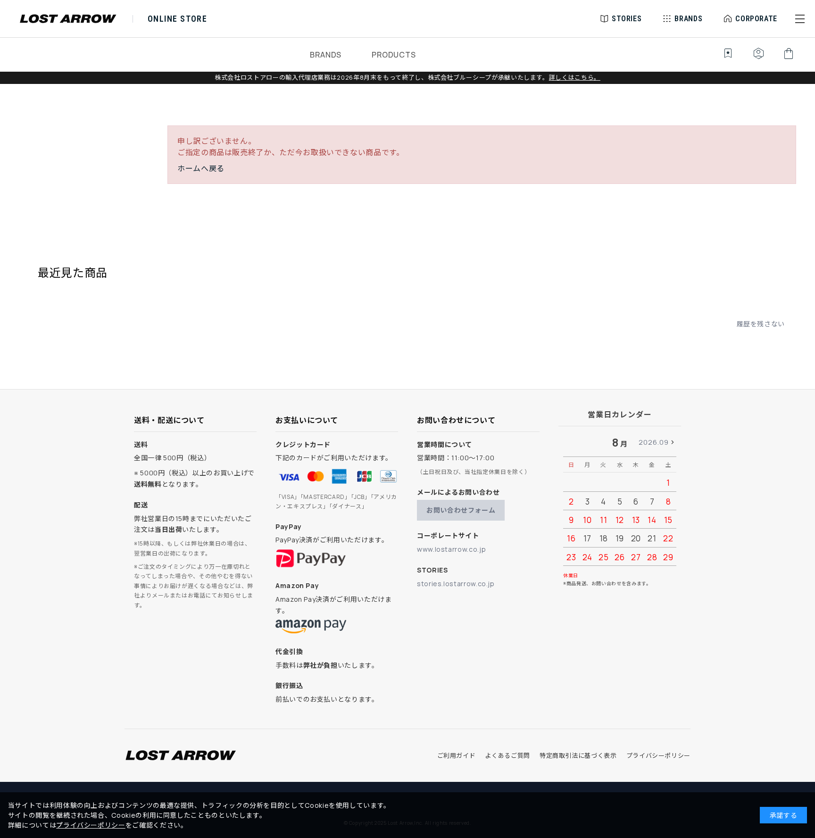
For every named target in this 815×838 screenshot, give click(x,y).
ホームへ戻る (201, 168)
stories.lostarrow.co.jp (456, 583)
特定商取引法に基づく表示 (578, 755)
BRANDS (325, 55)
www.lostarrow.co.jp (451, 549)
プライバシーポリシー (658, 755)
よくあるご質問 (507, 755)
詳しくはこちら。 (574, 77)
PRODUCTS (394, 55)
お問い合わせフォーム (460, 510)
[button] (800, 18)
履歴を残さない (761, 323)
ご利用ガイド (456, 755)
